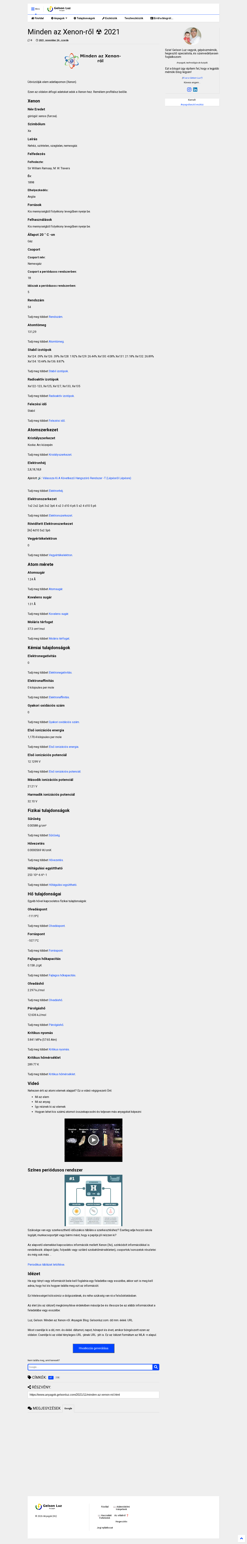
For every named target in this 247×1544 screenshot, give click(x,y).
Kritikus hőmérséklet (62, 1074)
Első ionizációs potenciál (64, 771)
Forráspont (56, 950)
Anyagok (59, 18)
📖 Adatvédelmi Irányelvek (121, 1508)
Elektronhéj (56, 491)
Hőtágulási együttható (62, 885)
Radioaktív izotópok (61, 396)
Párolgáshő (56, 1025)
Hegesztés (121, 1521)
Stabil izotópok (58, 371)
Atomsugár (55, 589)
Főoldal (39, 18)
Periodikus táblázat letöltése (46, 1264)
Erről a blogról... (163, 18)
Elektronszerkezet (60, 515)
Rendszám (55, 317)
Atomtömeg (56, 341)
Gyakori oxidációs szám (64, 722)
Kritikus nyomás (59, 1049)
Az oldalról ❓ (121, 1515)
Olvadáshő (55, 1000)
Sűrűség (54, 835)
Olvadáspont (57, 926)
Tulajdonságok (85, 18)
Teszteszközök (133, 18)
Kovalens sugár (58, 614)
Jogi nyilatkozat (105, 1527)
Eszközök (111, 18)
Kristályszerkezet (60, 454)
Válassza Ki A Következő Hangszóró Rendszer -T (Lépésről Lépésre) (87, 478)
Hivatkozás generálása (93, 1348)
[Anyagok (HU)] (59, 10)
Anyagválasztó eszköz (192, 104)
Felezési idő (57, 420)
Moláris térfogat (59, 638)
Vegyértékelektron (60, 555)
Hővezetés (56, 860)
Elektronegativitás (60, 672)
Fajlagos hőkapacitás (62, 975)
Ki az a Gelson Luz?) (192, 78)
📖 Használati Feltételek (105, 1516)
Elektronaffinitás (59, 697)
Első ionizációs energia (63, 747)
